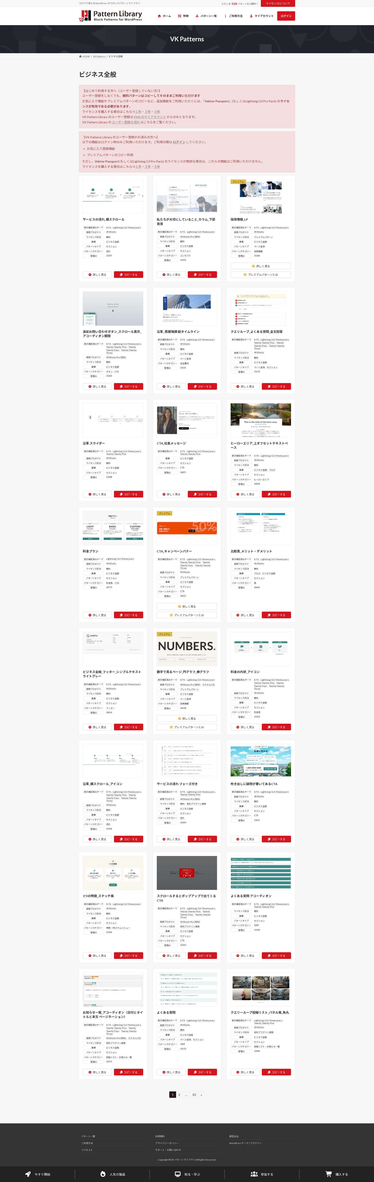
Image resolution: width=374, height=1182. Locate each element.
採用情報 (258, 251)
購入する (342, 1174)
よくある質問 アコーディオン (251, 896)
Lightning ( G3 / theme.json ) (127, 227)
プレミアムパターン (263, 237)
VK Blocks (111, 232)
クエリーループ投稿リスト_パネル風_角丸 (260, 1012)
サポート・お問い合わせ (168, 1149)
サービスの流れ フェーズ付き (177, 784)
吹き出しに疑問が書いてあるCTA (254, 784)
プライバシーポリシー (167, 1143)
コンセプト (185, 255)
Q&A (256, 925)
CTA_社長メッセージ (171, 443)
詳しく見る (99, 274)
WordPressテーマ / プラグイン (245, 1143)
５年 (157, 111)
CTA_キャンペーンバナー (174, 551)
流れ (108, 251)
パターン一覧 (88, 1136)
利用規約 (160, 1136)
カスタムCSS (208, 684)
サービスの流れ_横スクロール (103, 219)
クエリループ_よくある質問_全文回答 (257, 331)
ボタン (109, 371)
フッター (110, 708)
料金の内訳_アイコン (245, 672)
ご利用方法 (87, 1143)
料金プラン (90, 551)
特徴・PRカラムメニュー (118, 928)
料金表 (109, 583)
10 (194, 1095)
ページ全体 (259, 246)
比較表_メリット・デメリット (251, 551)
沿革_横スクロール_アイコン (102, 784)
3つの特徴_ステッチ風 (98, 896)
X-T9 (108, 227)
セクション (111, 246)
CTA (117, 371)
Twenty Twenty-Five (116, 347)
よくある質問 (166, 1012)
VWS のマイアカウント (150, 117)
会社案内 (184, 363)
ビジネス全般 (112, 241)
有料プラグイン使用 (196, 803)
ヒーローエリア (261, 479)
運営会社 (234, 1136)
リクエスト (87, 1149)
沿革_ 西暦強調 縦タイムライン (178, 331)
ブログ (272, 470)
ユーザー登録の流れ (126, 122)
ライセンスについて (278, 3)
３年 (148, 111)
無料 (108, 237)
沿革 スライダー (94, 443)
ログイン (179, 142)
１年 (138, 111)
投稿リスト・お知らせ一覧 (119, 1057)
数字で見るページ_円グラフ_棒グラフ (183, 672)
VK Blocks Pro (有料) (190, 236)
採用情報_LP (239, 219)
